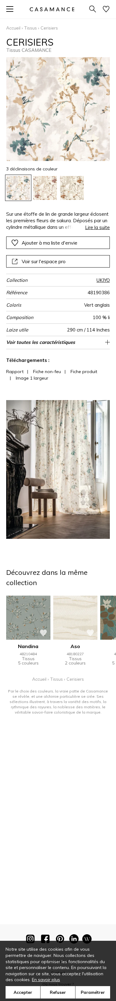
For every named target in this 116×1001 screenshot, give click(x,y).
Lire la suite (97, 227)
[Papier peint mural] (87, 940)
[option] (18, 188)
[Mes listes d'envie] (106, 9)
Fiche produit (84, 371)
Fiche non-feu (47, 371)
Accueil (13, 28)
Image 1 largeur (32, 378)
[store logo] (51, 9)
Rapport (15, 371)
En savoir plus (46, 979)
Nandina (28, 646)
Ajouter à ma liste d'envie (49, 243)
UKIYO (103, 280)
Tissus (30, 28)
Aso (75, 646)
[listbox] (58, 188)
